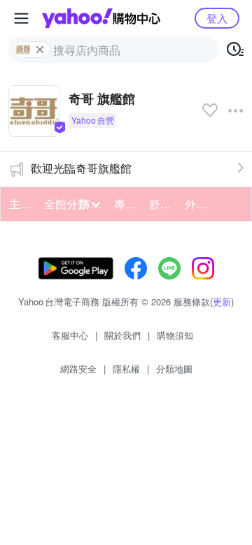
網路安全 (78, 368)
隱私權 (126, 368)
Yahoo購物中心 (101, 18)
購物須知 (175, 335)
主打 (20, 204)
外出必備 (198, 204)
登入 (216, 17)
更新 (222, 301)
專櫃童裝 (127, 204)
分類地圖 (174, 368)
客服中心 (70, 335)
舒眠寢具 (162, 204)
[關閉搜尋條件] (40, 49)
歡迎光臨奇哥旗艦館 (81, 168)
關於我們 (122, 335)
